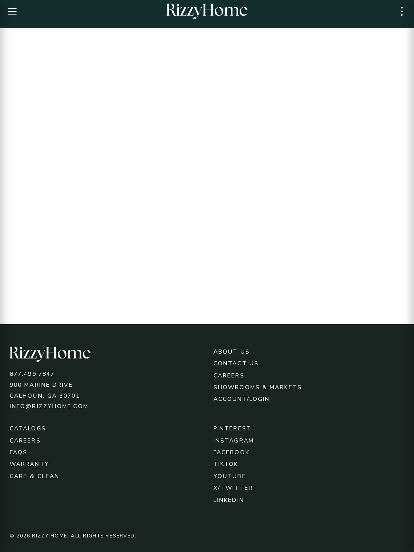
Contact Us (236, 363)
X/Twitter (233, 488)
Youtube (229, 476)
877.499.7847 (32, 374)
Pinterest (232, 428)
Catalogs (28, 428)
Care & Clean (34, 476)
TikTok (226, 464)
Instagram (233, 441)
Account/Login (241, 399)
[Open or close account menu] (402, 11)
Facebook (231, 452)
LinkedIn (228, 500)
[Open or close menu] (12, 11)
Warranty (29, 464)
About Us (231, 352)
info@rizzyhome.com (49, 406)
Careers (229, 375)
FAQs (18, 452)
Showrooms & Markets (257, 387)
